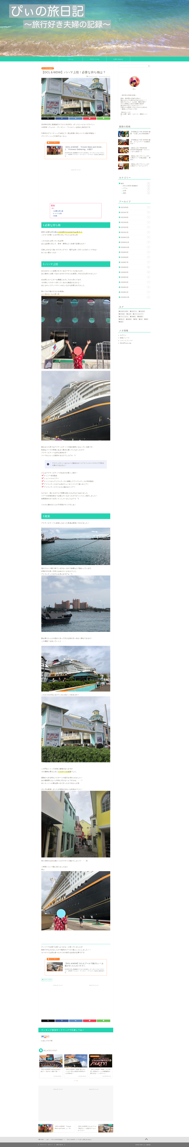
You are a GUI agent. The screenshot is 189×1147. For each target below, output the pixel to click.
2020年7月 (135, 262)
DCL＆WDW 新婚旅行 (47, 68)
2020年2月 (135, 287)
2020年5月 (135, 272)
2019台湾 (142, 311)
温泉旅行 (130, 319)
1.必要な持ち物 (58, 211)
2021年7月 (135, 212)
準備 (136, 319)
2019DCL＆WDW (47, 979)
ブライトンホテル (124, 316)
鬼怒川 (121, 321)
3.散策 (55, 216)
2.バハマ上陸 (57, 213)
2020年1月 (135, 292)
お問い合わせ (118, 59)
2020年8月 (135, 257)
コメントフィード (126, 340)
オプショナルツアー (138, 314)
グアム (136, 188)
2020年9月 (135, 252)
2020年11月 (135, 242)
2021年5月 (135, 222)
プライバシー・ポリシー (46, 1144)
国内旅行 (141, 316)
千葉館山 (133, 316)
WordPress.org (125, 343)
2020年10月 (135, 247)
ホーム (70, 59)
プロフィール (94, 59)
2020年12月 (135, 237)
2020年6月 (135, 267)
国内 (136, 193)
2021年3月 (135, 227)
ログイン (123, 335)
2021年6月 (135, 217)
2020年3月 (135, 282)
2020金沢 (122, 314)
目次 (141, 319)
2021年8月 (135, 207)
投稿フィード (125, 338)
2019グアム (134, 311)
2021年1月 (135, 232)
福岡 (147, 319)
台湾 (136, 190)
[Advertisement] (75, 185)
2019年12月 (135, 297)
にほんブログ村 (47, 1041)
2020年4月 (135, 277)
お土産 (129, 314)
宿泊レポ (122, 319)
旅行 (135, 183)
